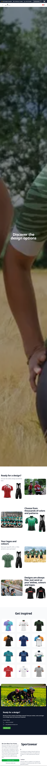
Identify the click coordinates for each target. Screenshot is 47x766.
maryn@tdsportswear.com (11, 724)
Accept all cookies (10, 760)
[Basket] (44, 1)
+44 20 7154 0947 (9, 722)
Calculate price (7, 728)
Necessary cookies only (10, 763)
